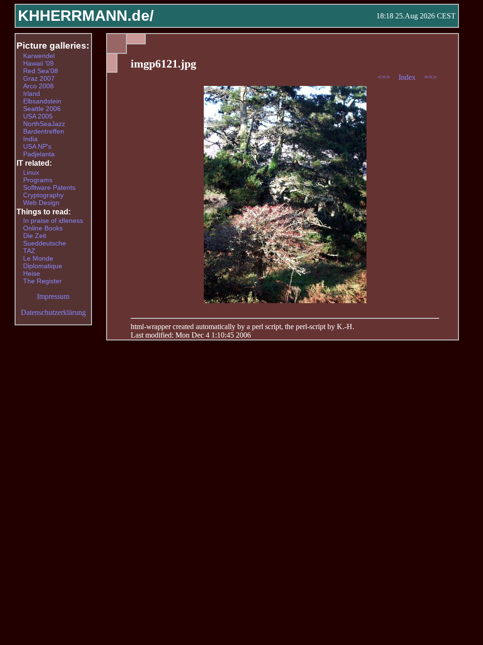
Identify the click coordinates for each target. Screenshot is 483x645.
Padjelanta (39, 154)
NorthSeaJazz (44, 123)
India (30, 139)
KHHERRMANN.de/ (86, 15)
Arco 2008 (38, 86)
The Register (42, 281)
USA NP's (37, 146)
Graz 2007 (39, 78)
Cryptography (43, 195)
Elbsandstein (42, 101)
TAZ (29, 251)
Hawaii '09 (38, 63)
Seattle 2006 (42, 108)
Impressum (53, 296)
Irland (31, 93)
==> (430, 77)
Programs (37, 180)
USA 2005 (38, 116)
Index (408, 77)
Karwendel (39, 55)
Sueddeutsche (44, 243)
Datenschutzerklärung (53, 312)
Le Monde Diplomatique (42, 262)
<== (384, 77)
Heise (31, 273)
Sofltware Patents (49, 187)
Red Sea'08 (40, 71)
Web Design (41, 202)
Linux (31, 172)
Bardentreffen (43, 131)
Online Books (43, 228)
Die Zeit (34, 235)
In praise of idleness (53, 220)
